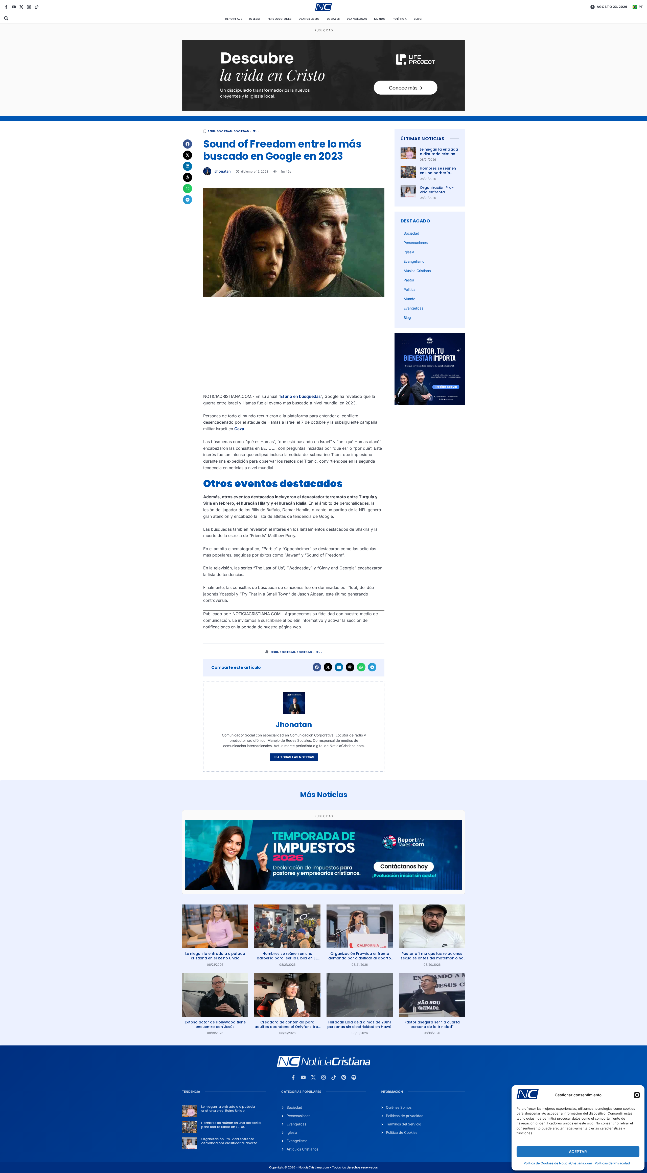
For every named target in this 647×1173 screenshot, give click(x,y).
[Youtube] (14, 7)
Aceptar (578, 1151)
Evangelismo (308, 19)
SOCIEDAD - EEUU (247, 131)
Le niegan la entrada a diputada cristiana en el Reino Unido (439, 154)
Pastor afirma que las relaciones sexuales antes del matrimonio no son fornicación (432, 958)
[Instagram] (29, 7)
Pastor (409, 280)
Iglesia (254, 19)
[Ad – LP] (323, 109)
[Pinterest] (343, 1077)
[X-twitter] (21, 7)
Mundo (379, 19)
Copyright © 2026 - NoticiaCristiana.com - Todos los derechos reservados (323, 1167)
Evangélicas (357, 19)
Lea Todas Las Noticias (294, 757)
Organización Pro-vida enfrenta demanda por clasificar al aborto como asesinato (359, 958)
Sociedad (224, 131)
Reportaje (233, 19)
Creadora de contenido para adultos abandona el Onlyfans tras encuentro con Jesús (287, 1027)
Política (399, 19)
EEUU (211, 131)
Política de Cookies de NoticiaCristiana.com (558, 1163)
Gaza (239, 428)
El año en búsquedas (300, 396)
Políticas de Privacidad (612, 1163)
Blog (418, 19)
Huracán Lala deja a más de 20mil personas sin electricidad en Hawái (359, 1024)
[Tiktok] (36, 7)
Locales (333, 19)
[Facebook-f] (6, 7)
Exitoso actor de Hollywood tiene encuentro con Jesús (215, 1024)
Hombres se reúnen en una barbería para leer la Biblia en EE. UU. (439, 175)
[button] (636, 1095)
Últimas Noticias (422, 138)
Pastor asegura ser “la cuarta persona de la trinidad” (432, 1024)
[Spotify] (353, 1077)
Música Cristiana (417, 271)
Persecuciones (279, 19)
